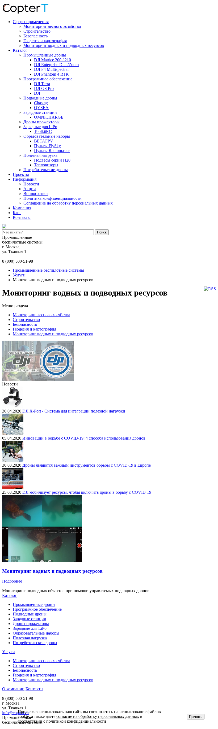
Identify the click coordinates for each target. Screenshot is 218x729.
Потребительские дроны (45, 169)
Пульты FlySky (47, 146)
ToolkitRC (43, 131)
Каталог (20, 50)
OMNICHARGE (49, 117)
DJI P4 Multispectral (51, 69)
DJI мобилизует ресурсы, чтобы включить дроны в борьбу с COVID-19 (86, 492)
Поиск (102, 232)
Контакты (22, 217)
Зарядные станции (40, 112)
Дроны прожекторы (41, 122)
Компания (22, 208)
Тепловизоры (46, 165)
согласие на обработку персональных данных (97, 716)
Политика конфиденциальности (52, 198)
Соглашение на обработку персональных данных (68, 203)
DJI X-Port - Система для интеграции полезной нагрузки (73, 411)
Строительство (37, 31)
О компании (13, 689)
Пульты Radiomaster (52, 150)
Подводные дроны (40, 98)
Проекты (21, 174)
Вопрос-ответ (35, 193)
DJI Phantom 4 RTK (51, 74)
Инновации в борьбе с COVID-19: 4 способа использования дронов (83, 438)
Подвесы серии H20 (52, 160)
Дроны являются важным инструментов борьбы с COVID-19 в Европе (86, 465)
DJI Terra (42, 83)
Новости (31, 184)
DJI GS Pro (44, 88)
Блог (17, 212)
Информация (24, 179)
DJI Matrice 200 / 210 (52, 60)
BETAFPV (43, 141)
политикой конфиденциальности (76, 721)
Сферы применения (31, 21)
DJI (37, 93)
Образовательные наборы (46, 136)
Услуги (8, 651)
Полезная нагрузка (40, 155)
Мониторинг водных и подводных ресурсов (63, 45)
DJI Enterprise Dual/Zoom (56, 64)
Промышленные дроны (44, 55)
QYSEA (41, 107)
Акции (29, 188)
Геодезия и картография (45, 40)
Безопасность (35, 36)
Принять (195, 717)
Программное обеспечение (47, 79)
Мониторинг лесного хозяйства (52, 26)
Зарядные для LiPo (40, 126)
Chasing (41, 103)
